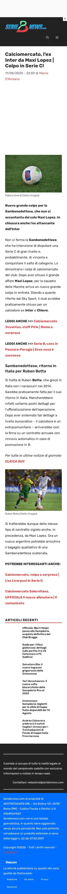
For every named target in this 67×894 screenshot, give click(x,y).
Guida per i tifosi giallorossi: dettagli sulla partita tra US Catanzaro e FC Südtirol (34, 651)
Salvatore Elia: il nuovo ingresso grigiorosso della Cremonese (32, 669)
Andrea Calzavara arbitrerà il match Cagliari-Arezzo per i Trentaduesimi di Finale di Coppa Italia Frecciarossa (35, 728)
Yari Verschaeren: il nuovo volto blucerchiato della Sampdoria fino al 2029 (34, 687)
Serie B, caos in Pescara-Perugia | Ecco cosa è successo (31, 349)
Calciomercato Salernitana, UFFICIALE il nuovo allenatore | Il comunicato (31, 597)
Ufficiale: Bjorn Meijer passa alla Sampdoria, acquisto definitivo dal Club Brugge (36, 632)
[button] (47, 37)
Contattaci (10, 852)
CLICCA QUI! (15, 461)
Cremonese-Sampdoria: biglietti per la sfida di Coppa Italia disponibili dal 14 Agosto (36, 707)
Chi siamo (29, 879)
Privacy (44, 879)
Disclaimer (12, 887)
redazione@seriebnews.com (46, 782)
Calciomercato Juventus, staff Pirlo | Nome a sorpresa (31, 327)
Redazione (12, 879)
